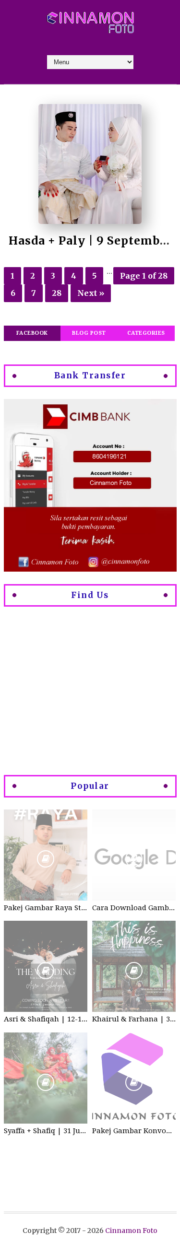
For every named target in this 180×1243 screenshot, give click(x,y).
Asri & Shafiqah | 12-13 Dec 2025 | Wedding (45, 1019)
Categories (146, 333)
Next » (90, 293)
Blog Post (89, 333)
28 (56, 293)
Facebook (32, 333)
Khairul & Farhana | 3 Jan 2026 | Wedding (134, 1019)
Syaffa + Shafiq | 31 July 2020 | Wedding (45, 1130)
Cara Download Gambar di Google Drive (134, 907)
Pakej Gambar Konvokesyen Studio (134, 1130)
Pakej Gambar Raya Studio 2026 (45, 907)
